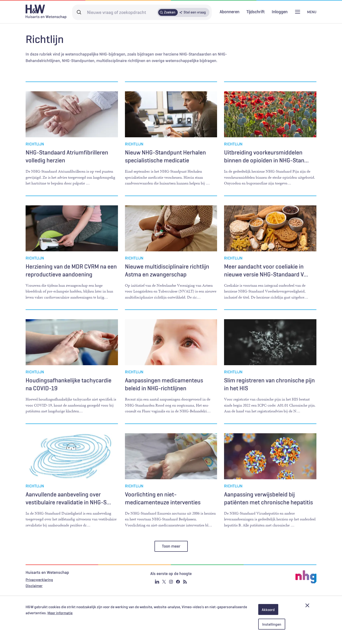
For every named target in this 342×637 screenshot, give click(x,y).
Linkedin (157, 581)
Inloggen (280, 11)
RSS (185, 581)
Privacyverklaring (39, 580)
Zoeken (169, 12)
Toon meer (171, 546)
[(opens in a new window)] (267, 576)
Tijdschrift (255, 11)
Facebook (178, 581)
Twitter (164, 581)
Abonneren (229, 11)
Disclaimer (34, 586)
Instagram (171, 581)
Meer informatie (60, 613)
